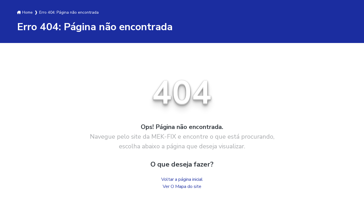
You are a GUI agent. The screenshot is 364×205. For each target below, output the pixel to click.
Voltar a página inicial (182, 179)
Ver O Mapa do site (182, 186)
